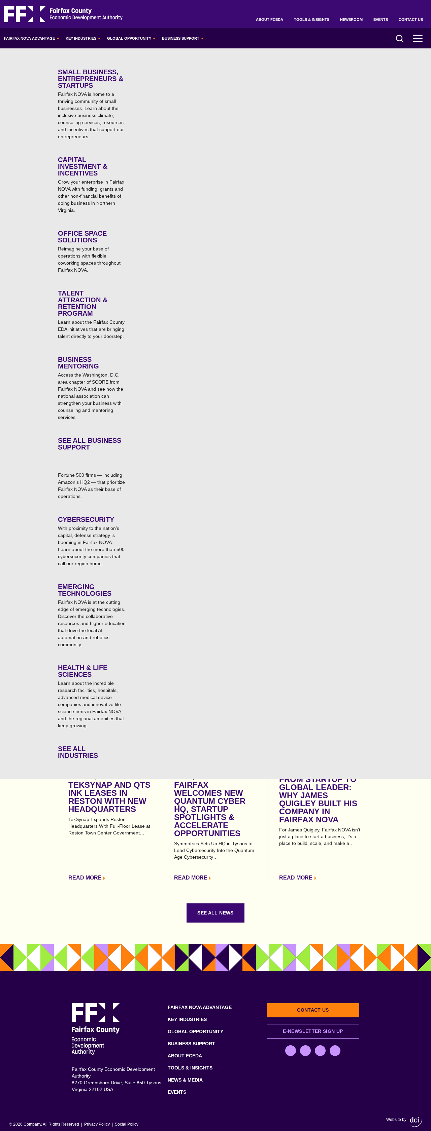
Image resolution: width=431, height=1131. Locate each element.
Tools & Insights (311, 19)
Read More (85, 878)
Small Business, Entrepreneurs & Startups (91, 103)
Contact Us (411, 19)
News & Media (185, 1080)
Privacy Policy (97, 1124)
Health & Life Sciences (91, 696)
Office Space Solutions (89, 251)
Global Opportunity (129, 38)
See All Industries (78, 752)
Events (380, 19)
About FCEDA (269, 19)
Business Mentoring (90, 388)
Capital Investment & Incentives (91, 184)
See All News (215, 912)
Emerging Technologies (92, 615)
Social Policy (126, 1124)
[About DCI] (416, 1122)
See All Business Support (89, 444)
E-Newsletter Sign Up (313, 1031)
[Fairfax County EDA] (63, 14)
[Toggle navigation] (418, 38)
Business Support (180, 38)
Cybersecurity (91, 541)
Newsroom (351, 19)
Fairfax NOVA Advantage (29, 38)
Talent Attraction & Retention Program (91, 314)
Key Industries (81, 38)
